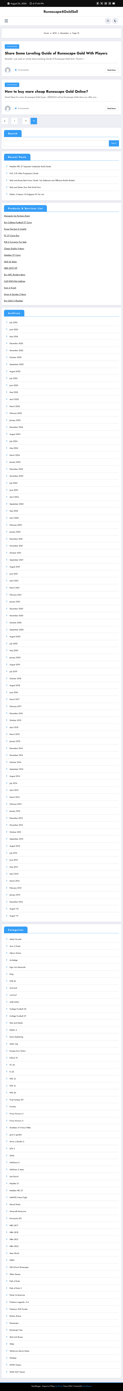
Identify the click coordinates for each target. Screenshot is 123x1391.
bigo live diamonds (17, 967)
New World (14, 1253)
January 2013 (15, 894)
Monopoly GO (15, 1218)
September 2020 (17, 629)
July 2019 (13, 671)
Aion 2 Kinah (10, 287)
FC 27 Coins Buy (11, 235)
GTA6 (12, 1155)
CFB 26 (13, 981)
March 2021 (15, 587)
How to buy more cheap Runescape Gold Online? (46, 91)
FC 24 (12, 1064)
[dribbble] (105, 3)
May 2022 (14, 510)
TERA (12, 1344)
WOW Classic (15, 1364)
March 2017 (14, 699)
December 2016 (16, 713)
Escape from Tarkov (18, 1050)
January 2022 (15, 531)
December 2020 (16, 608)
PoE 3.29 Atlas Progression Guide (24, 173)
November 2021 (16, 545)
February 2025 (16, 413)
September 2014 (16, 769)
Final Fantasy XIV (17, 1099)
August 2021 (15, 566)
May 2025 (14, 392)
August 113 (14, 908)
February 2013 (15, 888)
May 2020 (14, 650)
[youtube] (113, 3)
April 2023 (14, 497)
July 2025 (13, 378)
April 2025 (14, 399)
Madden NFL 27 (16, 1190)
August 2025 (15, 371)
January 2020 (15, 657)
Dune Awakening (16, 1036)
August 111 (14, 915)
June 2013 (14, 859)
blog (11, 974)
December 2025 (16, 343)
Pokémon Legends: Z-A (19, 1302)
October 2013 (15, 832)
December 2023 (16, 469)
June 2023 (14, 490)
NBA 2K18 (14, 1232)
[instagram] (109, 3)
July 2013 (13, 853)
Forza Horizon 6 (16, 1120)
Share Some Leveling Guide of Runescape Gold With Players (56, 53)
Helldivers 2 (15, 1162)
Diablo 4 (13, 1030)
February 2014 (15, 804)
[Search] (108, 20)
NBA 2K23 (14, 1246)
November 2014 (16, 755)
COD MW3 (14, 1002)
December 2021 (16, 538)
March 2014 (15, 797)
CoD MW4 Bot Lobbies (14, 281)
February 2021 (15, 594)
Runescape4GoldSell (61, 11)
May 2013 (14, 867)
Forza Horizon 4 (16, 1113)
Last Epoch (14, 1176)
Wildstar (13, 1358)
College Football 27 (18, 1016)
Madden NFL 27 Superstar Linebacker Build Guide (30, 166)
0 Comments (23, 70)
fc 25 (12, 1071)
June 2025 (14, 385)
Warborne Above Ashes (19, 1351)
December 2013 (16, 818)
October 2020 (15, 622)
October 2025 (15, 357)
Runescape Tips (16, 1330)
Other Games (12, 46)
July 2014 (13, 783)
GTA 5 (12, 1148)
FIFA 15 (13, 1078)
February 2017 (15, 706)
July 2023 (13, 483)
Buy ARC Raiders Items (14, 274)
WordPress (59, 1386)
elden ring (14, 1043)
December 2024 (16, 427)
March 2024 (15, 455)
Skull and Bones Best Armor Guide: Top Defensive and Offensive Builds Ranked (42, 180)
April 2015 (14, 727)
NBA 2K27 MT (10, 268)
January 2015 (15, 741)
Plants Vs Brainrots (17, 1295)
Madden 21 (14, 1183)
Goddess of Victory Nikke (20, 1127)
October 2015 (15, 720)
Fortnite (13, 1106)
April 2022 (14, 518)
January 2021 (15, 601)
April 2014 (14, 790)
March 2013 (15, 880)
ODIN (12, 1260)
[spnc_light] (115, 21)
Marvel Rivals (15, 1204)
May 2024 (14, 448)
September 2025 (17, 364)
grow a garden (16, 1134)
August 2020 (15, 636)
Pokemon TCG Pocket (18, 1309)
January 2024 (15, 462)
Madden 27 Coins (12, 255)
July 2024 (13, 441)
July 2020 (13, 643)
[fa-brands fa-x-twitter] (101, 3)
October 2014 (15, 762)
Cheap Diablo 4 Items (14, 248)
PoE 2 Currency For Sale (15, 242)
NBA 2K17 (14, 1225)
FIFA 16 (13, 1085)
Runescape (14, 1323)
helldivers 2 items (17, 1169)
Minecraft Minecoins (18, 1211)
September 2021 (16, 559)
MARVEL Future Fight (18, 1197)
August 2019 (15, 664)
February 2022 (16, 525)
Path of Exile (15, 1281)
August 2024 (15, 434)
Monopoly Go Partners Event (17, 215)
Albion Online (15, 953)
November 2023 (16, 476)
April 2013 (14, 873)
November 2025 (16, 350)
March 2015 (15, 734)
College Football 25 (18, 1009)
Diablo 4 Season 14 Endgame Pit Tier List (27, 194)
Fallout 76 (14, 1057)
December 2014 (16, 748)
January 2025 (15, 420)
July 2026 (13, 322)
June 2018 (14, 692)
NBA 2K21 (14, 1239)
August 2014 (15, 776)
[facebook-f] (97, 3)
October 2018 (15, 678)
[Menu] (6, 20)
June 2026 (14, 329)
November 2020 (16, 615)
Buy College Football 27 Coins (18, 222)
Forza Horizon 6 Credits (15, 229)
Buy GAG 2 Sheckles (13, 300)
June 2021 (14, 573)
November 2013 (16, 825)
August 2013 (15, 846)
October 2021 (15, 552)
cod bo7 (13, 995)
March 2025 (15, 406)
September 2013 (16, 839)
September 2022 (17, 504)
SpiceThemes (87, 1386)
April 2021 (14, 580)
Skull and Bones (16, 1337)
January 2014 (15, 811)
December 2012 (16, 901)
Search (13, 133)
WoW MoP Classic (17, 1372)
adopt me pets (15, 939)
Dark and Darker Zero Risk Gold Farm (25, 187)
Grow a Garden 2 (17, 1141)
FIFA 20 (13, 1092)
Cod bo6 (13, 988)
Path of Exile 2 (16, 1288)
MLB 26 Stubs (10, 261)
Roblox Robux (15, 1316)
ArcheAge (14, 960)
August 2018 (15, 685)
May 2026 (14, 336)
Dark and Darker (16, 1022)
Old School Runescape (19, 1267)
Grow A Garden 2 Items (15, 294)
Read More (111, 70)
